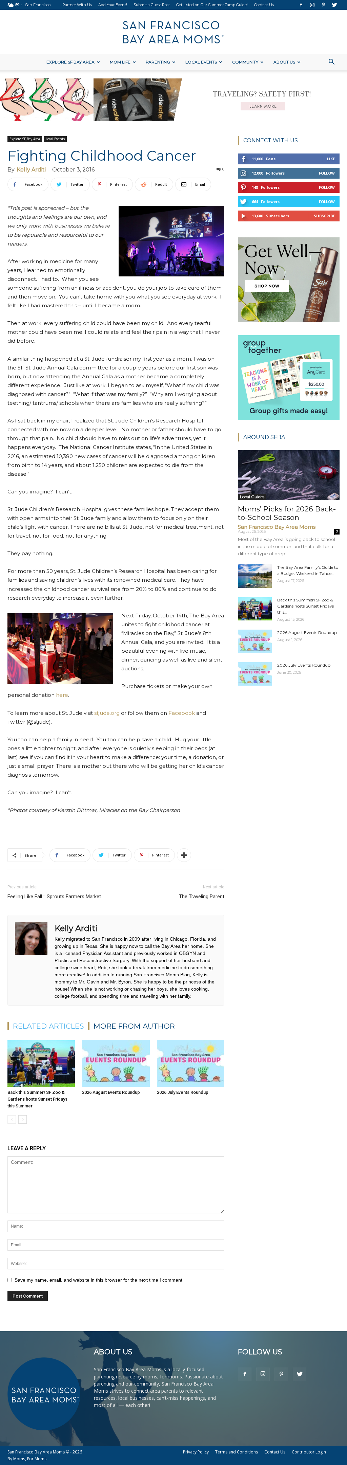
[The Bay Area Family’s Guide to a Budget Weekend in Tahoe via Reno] (255, 576)
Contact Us (264, 4)
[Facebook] (301, 5)
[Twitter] (334, 5)
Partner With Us (77, 4)
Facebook (181, 713)
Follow (327, 173)
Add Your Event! (112, 4)
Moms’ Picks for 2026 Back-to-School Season (287, 513)
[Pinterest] (323, 5)
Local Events (201, 62)
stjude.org (107, 713)
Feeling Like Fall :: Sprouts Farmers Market (54, 896)
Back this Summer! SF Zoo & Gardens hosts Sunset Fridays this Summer (37, 1099)
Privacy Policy (196, 1452)
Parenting (158, 62)
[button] (331, 62)
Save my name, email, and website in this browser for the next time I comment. (99, 1280)
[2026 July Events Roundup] (190, 1063)
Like (331, 158)
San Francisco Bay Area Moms (276, 527)
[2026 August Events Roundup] (115, 1063)
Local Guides (252, 496)
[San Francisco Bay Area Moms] (173, 32)
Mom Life (120, 62)
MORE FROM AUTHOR (134, 1026)
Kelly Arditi (31, 169)
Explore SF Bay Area (70, 62)
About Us (284, 62)
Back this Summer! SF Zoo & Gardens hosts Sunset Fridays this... (305, 606)
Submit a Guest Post (152, 4)
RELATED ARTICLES (48, 1026)
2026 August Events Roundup (111, 1092)
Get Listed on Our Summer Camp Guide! (212, 4)
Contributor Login (309, 1452)
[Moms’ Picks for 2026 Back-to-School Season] (289, 475)
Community (245, 62)
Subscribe (324, 215)
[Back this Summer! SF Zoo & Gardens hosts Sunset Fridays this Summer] (41, 1063)
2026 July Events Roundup (182, 1092)
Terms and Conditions (236, 1452)
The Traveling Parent (201, 896)
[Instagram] (312, 5)
